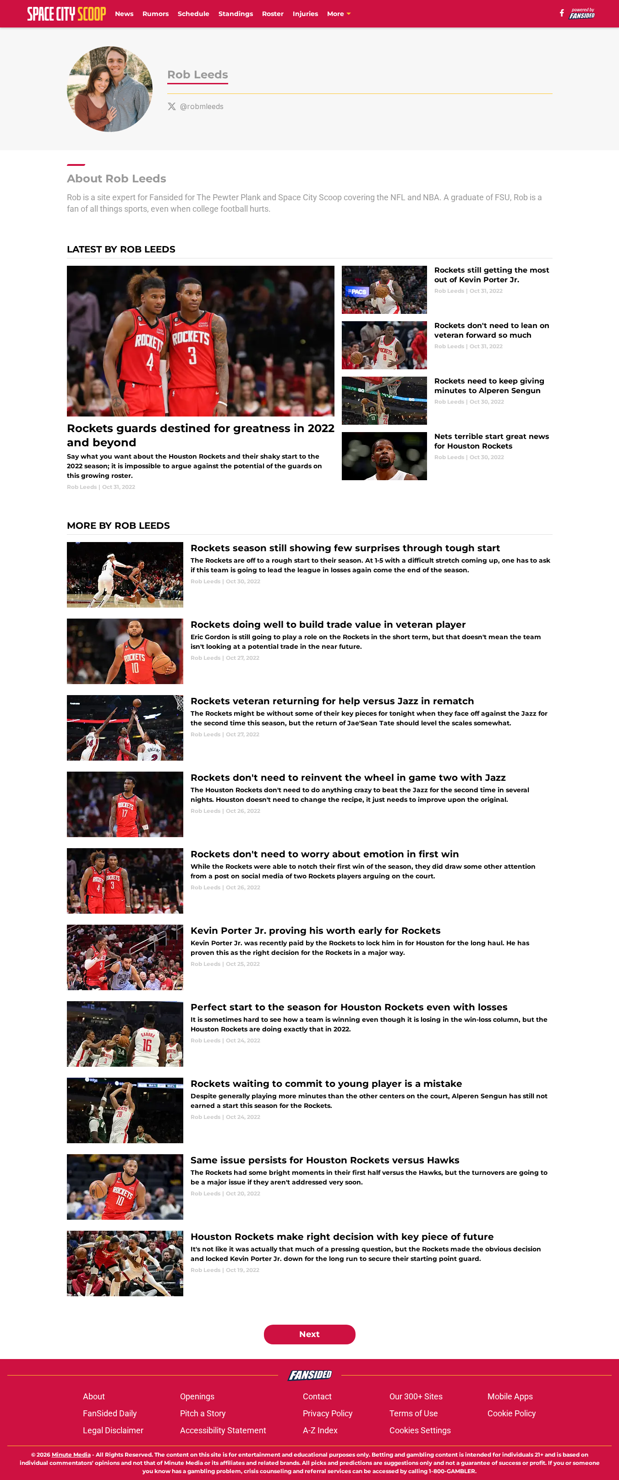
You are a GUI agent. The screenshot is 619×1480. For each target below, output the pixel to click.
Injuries (305, 14)
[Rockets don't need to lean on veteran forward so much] (447, 345)
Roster (273, 14)
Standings (236, 14)
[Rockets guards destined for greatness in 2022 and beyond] (201, 378)
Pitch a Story (203, 1413)
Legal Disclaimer (113, 1430)
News (124, 14)
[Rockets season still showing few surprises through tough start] (310, 575)
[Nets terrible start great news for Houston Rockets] (447, 456)
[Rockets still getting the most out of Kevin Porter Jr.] (447, 290)
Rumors (155, 14)
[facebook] (562, 12)
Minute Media (71, 1454)
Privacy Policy (328, 1413)
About (94, 1396)
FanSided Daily (110, 1413)
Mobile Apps (510, 1396)
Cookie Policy (512, 1413)
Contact (317, 1396)
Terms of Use (413, 1413)
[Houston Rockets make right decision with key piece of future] (310, 1263)
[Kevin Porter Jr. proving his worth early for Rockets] (310, 957)
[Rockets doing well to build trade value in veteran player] (310, 651)
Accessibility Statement (223, 1430)
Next (309, 1334)
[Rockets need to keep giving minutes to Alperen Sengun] (447, 401)
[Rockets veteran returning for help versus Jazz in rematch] (310, 728)
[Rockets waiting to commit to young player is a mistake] (310, 1110)
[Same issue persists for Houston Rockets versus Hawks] (310, 1187)
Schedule (193, 14)
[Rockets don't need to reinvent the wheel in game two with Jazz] (310, 804)
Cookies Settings (420, 1430)
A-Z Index (320, 1430)
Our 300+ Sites (416, 1396)
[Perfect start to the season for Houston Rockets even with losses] (310, 1034)
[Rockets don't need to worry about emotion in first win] (310, 881)
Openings (197, 1396)
